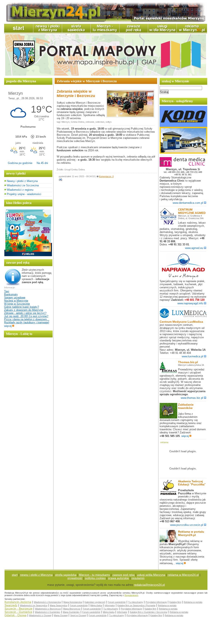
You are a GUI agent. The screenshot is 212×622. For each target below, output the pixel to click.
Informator (110, 605)
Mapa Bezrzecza (71, 608)
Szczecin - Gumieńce (18, 612)
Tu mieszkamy (135, 602)
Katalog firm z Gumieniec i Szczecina (148, 612)
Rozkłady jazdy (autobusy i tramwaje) (26, 322)
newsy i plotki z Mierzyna (36, 574)
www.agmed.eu (194, 248)
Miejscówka (96, 605)
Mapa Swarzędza (58, 605)
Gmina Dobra (77, 122)
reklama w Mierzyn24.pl (183, 574)
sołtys (109, 122)
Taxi (6, 291)
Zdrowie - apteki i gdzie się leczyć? (25, 313)
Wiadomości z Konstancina (47, 602)
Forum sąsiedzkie (117, 602)
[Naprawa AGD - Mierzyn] (183, 278)
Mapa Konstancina (72, 602)
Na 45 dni (42, 163)
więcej (8, 325)
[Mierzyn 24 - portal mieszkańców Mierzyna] (105, 21)
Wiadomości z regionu (20, 189)
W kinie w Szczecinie (17, 303)
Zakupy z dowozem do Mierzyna (23, 310)
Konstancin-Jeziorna (18, 602)
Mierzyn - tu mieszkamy (94, 574)
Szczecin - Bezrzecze (19, 608)
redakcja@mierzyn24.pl (149, 584)
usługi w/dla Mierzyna (151, 574)
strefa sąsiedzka (65, 574)
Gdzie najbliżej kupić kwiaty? (21, 306)
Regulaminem (131, 595)
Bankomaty (11, 294)
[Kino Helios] (28, 255)
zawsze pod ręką (123, 574)
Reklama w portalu (193, 602)
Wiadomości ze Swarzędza (33, 605)
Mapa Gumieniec (71, 612)
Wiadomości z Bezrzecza (48, 608)
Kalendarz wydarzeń (94, 602)
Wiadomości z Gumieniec (47, 612)
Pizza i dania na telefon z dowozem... (26, 319)
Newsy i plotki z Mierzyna (22, 181)
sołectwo (99, 122)
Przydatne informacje (156, 602)
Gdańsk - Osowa (15, 615)
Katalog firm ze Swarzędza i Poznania (136, 605)
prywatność (74, 578)
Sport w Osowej (78, 615)
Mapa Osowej (61, 615)
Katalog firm (175, 602)
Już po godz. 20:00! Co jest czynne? (26, 316)
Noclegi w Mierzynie (16, 300)
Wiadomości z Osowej (40, 615)
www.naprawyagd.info (190, 303)
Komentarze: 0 (106, 176)
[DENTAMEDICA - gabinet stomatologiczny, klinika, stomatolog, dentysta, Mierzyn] (183, 165)
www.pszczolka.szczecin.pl (186, 524)
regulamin (138, 578)
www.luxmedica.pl (192, 356)
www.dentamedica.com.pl (188, 202)
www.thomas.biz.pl (192, 397)
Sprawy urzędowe (14, 297)
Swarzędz (11, 605)
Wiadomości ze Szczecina (23, 185)
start (15, 574)
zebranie (90, 122)
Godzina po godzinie (20, 163)
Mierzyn (65, 122)
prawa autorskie (118, 578)
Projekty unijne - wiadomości (24, 194)
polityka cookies (95, 578)
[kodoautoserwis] (183, 152)
